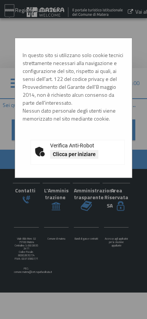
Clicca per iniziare (74, 154)
